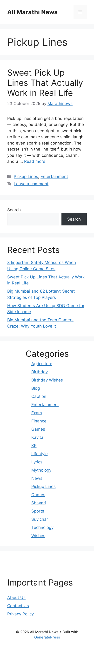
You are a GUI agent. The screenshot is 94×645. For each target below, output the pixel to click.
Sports (37, 511)
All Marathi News (32, 12)
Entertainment (54, 176)
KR (34, 445)
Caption (38, 396)
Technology (42, 527)
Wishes (38, 535)
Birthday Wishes (47, 380)
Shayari (38, 502)
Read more (34, 161)
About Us (16, 597)
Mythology (41, 470)
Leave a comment (31, 183)
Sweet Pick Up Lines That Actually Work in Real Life (45, 82)
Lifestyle (39, 453)
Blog (35, 388)
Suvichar (39, 519)
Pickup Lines (26, 176)
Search (14, 209)
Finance (39, 421)
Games (38, 429)
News (36, 478)
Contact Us (18, 605)
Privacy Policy (20, 614)
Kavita (37, 437)
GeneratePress (47, 637)
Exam (36, 412)
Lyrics (36, 462)
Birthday (39, 371)
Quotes (38, 494)
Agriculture (41, 363)
